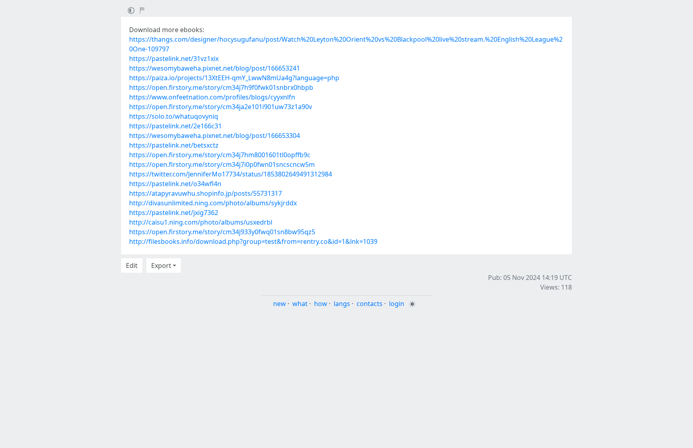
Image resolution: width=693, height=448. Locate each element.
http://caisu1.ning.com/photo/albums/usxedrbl (200, 222)
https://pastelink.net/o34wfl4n (175, 183)
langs (342, 303)
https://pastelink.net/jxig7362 (173, 212)
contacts (370, 303)
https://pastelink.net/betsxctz (174, 145)
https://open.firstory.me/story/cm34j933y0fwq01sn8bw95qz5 (222, 231)
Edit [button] (132, 265)
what (300, 303)
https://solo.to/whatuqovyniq (173, 116)
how (320, 303)
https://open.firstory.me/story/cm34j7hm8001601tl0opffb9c (219, 154)
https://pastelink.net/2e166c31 (175, 126)
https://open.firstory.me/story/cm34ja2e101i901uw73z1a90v (220, 106)
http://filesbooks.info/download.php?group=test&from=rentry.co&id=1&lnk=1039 (253, 241)
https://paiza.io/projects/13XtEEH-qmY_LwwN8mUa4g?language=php (234, 77)
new (279, 303)
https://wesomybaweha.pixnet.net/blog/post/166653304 (214, 135)
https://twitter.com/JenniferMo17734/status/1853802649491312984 (230, 174)
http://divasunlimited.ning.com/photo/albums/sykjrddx (213, 203)
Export (161, 265)
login (396, 303)
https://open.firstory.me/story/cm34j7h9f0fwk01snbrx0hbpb (221, 87)
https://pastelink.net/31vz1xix (174, 58)
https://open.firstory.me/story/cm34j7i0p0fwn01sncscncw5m (222, 164)
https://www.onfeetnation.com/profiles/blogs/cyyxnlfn (212, 97)
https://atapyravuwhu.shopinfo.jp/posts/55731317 (205, 193)
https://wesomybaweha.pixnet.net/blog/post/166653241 (214, 68)
